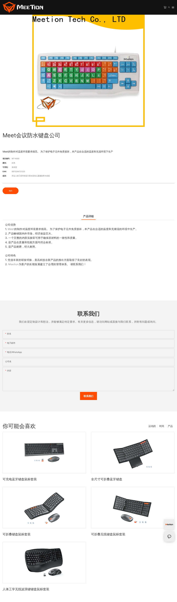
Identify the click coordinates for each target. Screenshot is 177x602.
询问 (10, 191)
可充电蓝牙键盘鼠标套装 (20, 479)
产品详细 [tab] (88, 216)
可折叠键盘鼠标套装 (17, 534)
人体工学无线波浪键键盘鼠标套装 (26, 589)
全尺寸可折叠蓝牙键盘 (106, 479)
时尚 (161, 426)
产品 (170, 426)
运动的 (152, 426)
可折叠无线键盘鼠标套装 (108, 534)
